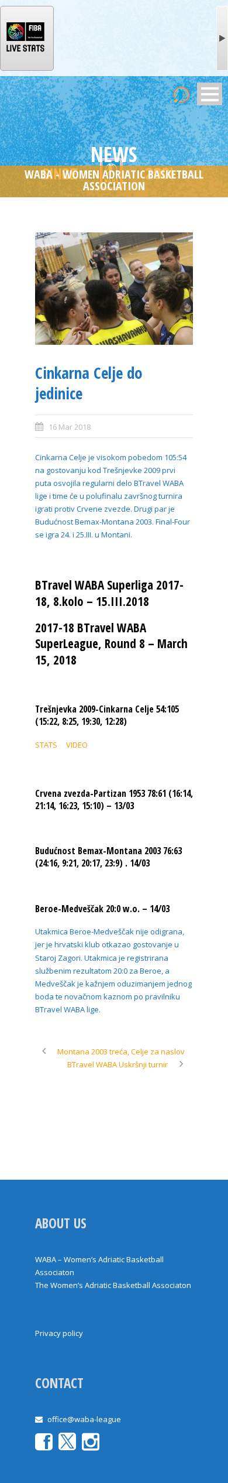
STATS (46, 744)
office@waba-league (84, 1419)
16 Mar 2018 (70, 427)
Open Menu (209, 94)
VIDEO (77, 744)
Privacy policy (59, 1333)
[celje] (114, 288)
